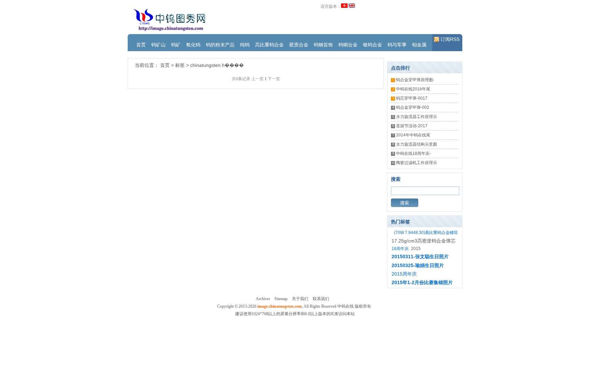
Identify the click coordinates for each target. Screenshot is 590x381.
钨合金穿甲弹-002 (412, 107)
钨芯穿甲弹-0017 (411, 98)
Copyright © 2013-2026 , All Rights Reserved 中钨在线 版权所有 (294, 306)
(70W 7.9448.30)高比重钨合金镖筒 (426, 232)
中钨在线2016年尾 (413, 89)
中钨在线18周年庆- (413, 153)
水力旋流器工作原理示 (416, 116)
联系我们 (321, 298)
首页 (165, 65)
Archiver (263, 298)
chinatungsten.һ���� (217, 65)
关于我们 (300, 298)
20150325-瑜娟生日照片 (418, 265)
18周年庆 (400, 248)
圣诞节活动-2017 (411, 125)
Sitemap (281, 298)
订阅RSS (450, 39)
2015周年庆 (404, 274)
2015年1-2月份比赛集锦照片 (422, 282)
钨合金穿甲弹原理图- (415, 79)
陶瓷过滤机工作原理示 (416, 162)
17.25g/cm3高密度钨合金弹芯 (423, 241)
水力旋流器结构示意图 (416, 144)
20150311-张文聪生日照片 (420, 256)
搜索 (404, 202)
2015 (416, 248)
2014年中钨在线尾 (413, 135)
